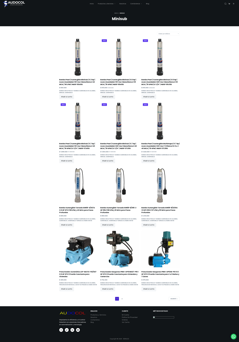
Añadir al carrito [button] (66, 97)
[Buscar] (225, 4)
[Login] (233, 3)
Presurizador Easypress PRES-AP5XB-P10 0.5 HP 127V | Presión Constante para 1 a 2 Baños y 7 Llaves (160, 274)
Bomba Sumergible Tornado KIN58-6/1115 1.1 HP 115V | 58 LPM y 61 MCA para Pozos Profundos (118, 210)
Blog (147, 4)
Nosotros (122, 4)
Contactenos (95, 320)
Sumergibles (69, 92)
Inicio (92, 4)
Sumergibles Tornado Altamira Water (80, 220)
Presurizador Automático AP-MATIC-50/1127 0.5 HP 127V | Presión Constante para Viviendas (77, 274)
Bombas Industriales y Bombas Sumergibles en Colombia (77, 90)
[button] (233, 336)
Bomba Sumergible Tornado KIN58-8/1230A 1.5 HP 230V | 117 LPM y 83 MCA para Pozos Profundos (159, 210)
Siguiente (173, 298)
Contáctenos (135, 4)
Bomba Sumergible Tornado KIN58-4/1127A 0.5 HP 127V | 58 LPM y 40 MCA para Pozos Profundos (77, 210)
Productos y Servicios (105, 4)
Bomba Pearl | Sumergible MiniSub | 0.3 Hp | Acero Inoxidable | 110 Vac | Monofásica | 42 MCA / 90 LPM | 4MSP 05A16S (77, 82)
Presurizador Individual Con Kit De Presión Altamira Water (78, 284)
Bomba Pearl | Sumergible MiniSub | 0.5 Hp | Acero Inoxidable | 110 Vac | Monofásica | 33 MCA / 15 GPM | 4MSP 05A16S (118, 82)
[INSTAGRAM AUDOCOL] (61, 330)
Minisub (61, 92)
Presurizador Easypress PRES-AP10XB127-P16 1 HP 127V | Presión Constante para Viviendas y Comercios (119, 274)
